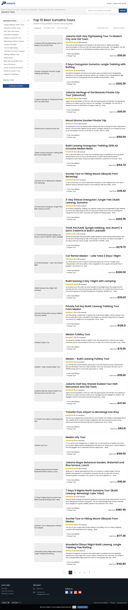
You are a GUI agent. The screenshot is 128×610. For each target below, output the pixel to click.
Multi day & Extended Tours (13, 61)
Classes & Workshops (11, 74)
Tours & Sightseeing (11, 48)
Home (109, 4)
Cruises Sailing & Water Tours (14, 25)
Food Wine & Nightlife (11, 35)
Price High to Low (49, 28)
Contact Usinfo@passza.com (43, 593)
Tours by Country (7, 591)
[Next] (94, 572)
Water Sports (8, 58)
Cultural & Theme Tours (12, 28)
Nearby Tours (8, 80)
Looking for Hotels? (16, 86)
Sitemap (4, 588)
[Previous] (65, 572)
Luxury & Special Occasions (13, 68)
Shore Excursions (9, 64)
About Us (40, 589)
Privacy (112, 603)
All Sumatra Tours (102, 28)
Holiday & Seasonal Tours (12, 38)
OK (74, 607)
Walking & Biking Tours (11, 54)
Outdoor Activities (10, 45)
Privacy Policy (82, 607)
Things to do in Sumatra (46, 10)
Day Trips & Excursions (11, 31)
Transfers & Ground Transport (14, 51)
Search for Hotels (118, 28)
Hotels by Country (7, 593)
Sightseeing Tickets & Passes (14, 41)
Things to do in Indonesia (29, 10)
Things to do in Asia (13, 10)
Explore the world (119, 4)
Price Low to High (62, 28)
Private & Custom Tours (12, 71)
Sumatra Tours (60, 10)
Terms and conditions (101, 603)
